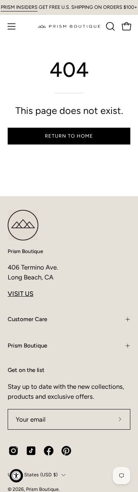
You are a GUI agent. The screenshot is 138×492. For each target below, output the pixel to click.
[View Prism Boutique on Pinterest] (66, 450)
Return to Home (69, 136)
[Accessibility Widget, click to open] (16, 475)
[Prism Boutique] (69, 26)
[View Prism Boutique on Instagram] (13, 450)
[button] (109, 26)
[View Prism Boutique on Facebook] (48, 450)
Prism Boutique (25, 251)
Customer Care (27, 319)
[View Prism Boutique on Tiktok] (31, 450)
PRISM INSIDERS (19, 7)
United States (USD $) (33, 474)
